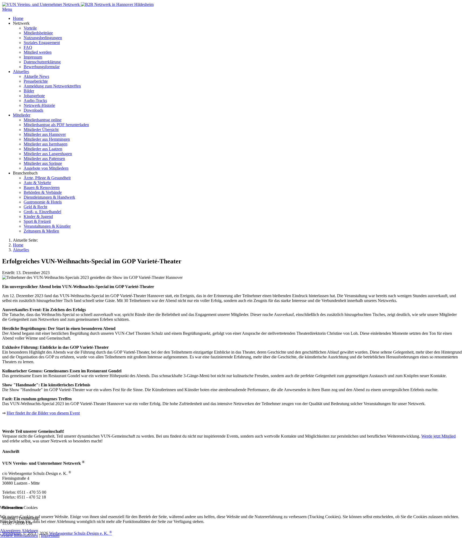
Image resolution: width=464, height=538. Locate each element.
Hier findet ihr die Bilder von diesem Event (43, 413)
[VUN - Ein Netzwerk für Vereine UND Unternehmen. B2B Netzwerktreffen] (41, 4)
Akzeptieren (10, 530)
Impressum (50, 535)
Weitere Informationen (19, 535)
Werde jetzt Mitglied (438, 436)
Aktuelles (21, 250)
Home (18, 245)
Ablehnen (29, 530)
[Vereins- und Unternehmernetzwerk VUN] (117, 4)
